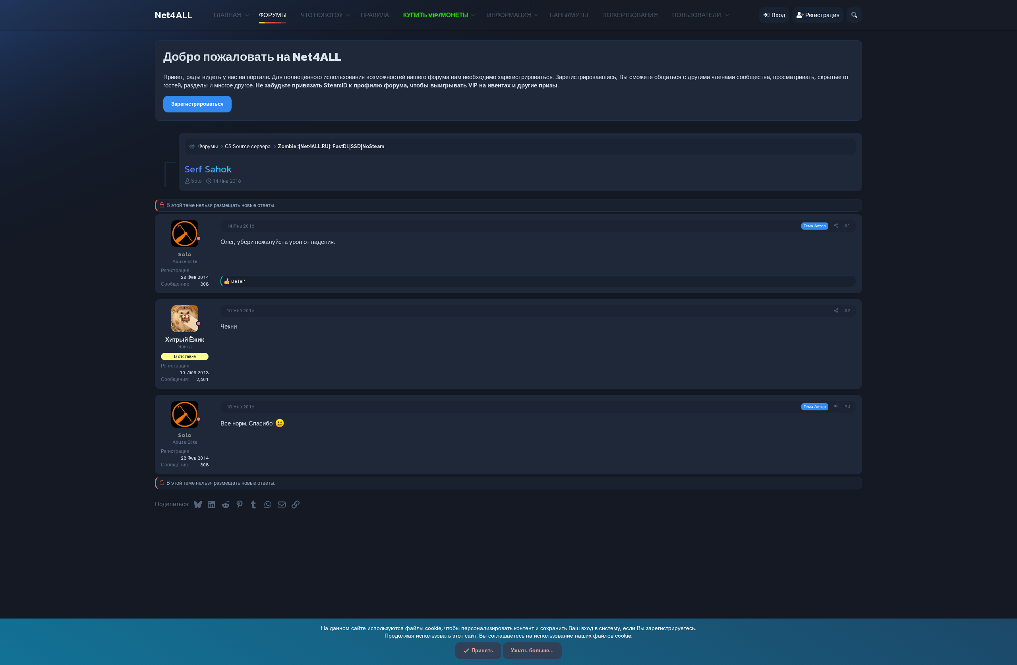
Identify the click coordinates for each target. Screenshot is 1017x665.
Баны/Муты (569, 14)
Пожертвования (630, 14)
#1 (847, 225)
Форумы (272, 14)
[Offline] (198, 239)
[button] (247, 15)
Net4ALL (174, 15)
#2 (847, 310)
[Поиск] (854, 15)
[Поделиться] (836, 225)
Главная (227, 14)
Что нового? (321, 14)
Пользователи (696, 14)
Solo (196, 181)
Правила (375, 14)
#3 (847, 406)
